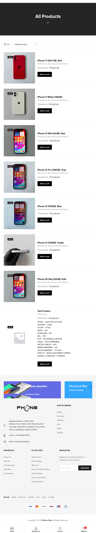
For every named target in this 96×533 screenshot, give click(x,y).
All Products (42, 64)
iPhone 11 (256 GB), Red (50, 60)
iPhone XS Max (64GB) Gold (52, 279)
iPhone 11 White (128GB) (50, 97)
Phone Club (47, 520)
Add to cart (44, 74)
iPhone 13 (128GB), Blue (50, 206)
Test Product (44, 311)
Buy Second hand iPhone (58, 64)
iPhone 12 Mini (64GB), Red (51, 133)
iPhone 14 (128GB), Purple (51, 242)
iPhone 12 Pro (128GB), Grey (52, 169)
